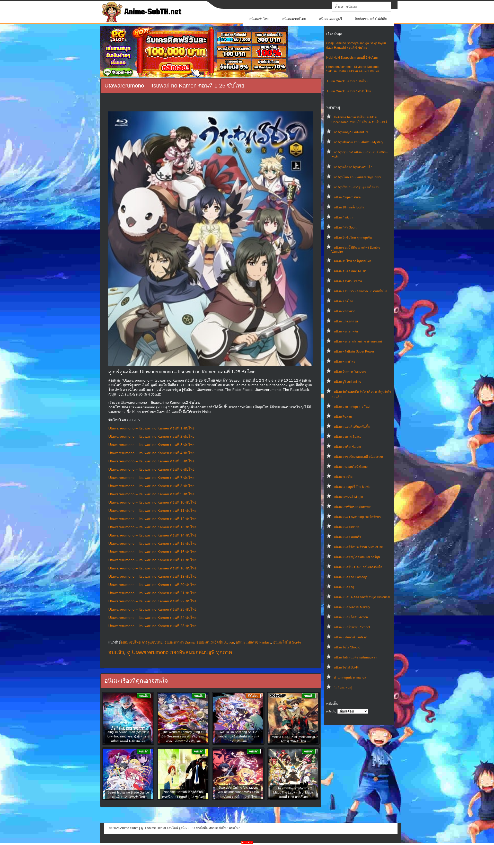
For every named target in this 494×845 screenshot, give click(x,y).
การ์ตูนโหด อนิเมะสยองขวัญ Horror (357, 177)
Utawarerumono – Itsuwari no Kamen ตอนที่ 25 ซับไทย (152, 626)
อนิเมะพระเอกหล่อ (346, 331)
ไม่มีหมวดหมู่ (343, 687)
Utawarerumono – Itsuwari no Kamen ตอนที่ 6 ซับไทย (151, 469)
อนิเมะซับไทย (259, 19)
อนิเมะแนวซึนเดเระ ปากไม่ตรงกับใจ (358, 567)
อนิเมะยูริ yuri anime (347, 381)
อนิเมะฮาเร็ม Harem (347, 446)
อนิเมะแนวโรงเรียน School (352, 627)
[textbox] (361, 7)
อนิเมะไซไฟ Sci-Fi (346, 667)
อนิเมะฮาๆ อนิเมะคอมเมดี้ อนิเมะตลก (358, 457)
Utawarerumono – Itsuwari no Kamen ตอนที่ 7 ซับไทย (151, 478)
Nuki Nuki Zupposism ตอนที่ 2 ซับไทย (352, 57)
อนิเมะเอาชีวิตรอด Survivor (352, 507)
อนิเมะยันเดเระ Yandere (350, 371)
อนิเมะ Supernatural (347, 197)
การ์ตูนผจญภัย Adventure (351, 132)
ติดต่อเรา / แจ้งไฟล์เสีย (371, 19)
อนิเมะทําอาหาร (344, 311)
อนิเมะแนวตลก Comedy (350, 577)
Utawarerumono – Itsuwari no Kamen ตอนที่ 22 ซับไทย (152, 601)
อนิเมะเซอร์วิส (343, 477)
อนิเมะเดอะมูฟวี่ (330, 19)
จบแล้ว (116, 652)
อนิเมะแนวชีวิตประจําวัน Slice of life (358, 547)
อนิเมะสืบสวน (343, 416)
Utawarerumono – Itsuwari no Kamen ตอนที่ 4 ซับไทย (151, 453)
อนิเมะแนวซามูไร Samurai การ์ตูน (357, 557)
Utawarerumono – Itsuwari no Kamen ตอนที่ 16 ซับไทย (152, 552)
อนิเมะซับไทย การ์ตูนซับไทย (353, 261)
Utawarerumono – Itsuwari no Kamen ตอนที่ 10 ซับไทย (152, 502)
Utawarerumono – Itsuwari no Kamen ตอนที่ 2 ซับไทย (151, 436)
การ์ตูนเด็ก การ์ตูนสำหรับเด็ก (353, 167)
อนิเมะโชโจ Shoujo (347, 647)
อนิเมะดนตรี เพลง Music (350, 271)
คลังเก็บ (331, 711)
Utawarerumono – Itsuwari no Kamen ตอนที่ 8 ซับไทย (151, 486)
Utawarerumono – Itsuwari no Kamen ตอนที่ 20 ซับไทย (152, 585)
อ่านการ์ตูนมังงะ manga (350, 677)
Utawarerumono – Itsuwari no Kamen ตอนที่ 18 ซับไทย (152, 568)
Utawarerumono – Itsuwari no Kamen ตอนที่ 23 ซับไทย (152, 609)
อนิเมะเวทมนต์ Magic (348, 497)
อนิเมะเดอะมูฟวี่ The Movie (352, 487)
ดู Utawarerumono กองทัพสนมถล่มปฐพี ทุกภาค (179, 652)
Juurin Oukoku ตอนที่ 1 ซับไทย (347, 81)
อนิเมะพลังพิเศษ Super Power (354, 351)
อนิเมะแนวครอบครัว (347, 537)
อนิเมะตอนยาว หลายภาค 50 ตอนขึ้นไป (360, 291)
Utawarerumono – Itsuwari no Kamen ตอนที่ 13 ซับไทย (152, 527)
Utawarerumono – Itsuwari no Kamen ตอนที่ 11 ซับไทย (152, 510)
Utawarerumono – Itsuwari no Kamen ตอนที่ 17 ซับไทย (152, 560)
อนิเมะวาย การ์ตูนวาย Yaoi (352, 406)
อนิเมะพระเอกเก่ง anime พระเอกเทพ (358, 341)
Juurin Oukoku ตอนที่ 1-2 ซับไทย (348, 91)
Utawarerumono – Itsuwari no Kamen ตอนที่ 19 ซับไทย (152, 576)
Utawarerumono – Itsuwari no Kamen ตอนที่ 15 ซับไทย (152, 543)
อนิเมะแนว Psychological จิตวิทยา (357, 517)
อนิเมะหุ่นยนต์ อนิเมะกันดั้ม (352, 426)
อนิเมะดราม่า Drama (348, 281)
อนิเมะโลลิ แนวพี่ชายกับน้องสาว (355, 657)
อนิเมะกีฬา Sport (345, 227)
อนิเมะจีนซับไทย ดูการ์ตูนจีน (353, 237)
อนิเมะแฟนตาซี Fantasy (350, 637)
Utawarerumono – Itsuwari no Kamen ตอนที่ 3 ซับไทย (151, 445)
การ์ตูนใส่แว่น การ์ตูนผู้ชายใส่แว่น (356, 187)
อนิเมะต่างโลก (343, 301)
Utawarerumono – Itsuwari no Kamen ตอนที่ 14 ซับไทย (152, 535)
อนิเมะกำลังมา (343, 217)
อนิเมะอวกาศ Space (347, 436)
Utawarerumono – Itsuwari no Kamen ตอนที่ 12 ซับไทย (152, 519)
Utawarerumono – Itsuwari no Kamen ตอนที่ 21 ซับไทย (152, 593)
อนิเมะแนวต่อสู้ (344, 587)
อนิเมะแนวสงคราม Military (352, 607)
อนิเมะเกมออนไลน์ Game (351, 467)
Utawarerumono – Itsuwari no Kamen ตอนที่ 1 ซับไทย (151, 428)
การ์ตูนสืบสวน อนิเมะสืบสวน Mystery (358, 142)
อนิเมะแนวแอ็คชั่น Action (351, 617)
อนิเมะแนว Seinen (346, 527)
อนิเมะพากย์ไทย (294, 19)
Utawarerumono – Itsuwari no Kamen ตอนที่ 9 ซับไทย (151, 494)
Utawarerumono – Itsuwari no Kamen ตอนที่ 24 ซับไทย (152, 617)
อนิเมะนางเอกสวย (346, 321)
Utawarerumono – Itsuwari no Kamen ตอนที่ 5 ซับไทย (151, 461)
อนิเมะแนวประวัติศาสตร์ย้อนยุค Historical (362, 597)
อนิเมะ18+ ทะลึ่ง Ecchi (349, 207)
